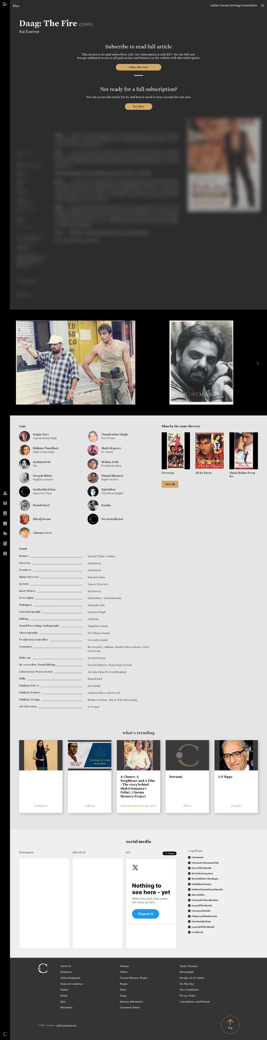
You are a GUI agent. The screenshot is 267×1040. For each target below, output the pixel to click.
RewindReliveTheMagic (205, 878)
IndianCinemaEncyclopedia (207, 889)
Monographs (187, 972)
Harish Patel (41, 505)
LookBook (197, 932)
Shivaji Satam (41, 519)
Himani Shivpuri (112, 475)
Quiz (63, 1001)
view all (170, 484)
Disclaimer (66, 1007)
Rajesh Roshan (96, 577)
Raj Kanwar (29, 31)
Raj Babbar (108, 489)
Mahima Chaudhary (46, 448)
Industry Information (131, 1001)
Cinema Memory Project (134, 977)
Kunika (106, 505)
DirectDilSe (198, 894)
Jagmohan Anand (98, 626)
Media (64, 995)
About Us (65, 966)
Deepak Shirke (42, 475)
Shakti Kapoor (111, 448)
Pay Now (138, 106)
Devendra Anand (98, 640)
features (41, 806)
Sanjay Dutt (41, 434)
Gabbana (109, 647)
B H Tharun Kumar (99, 633)
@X (128, 852)
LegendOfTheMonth (203, 926)
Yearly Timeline (189, 966)
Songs (123, 995)
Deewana (168, 473)
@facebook (79, 852)
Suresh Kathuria (98, 665)
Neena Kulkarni (112, 519)
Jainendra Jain (96, 605)
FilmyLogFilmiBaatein (204, 916)
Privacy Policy (188, 995)
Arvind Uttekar (97, 658)
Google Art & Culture (192, 977)
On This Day (187, 983)
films (16, 6)
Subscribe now (138, 67)
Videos (124, 972)
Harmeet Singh (97, 612)
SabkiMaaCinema (201, 884)
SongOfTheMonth (202, 905)
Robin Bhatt (95, 598)
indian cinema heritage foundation (234, 5)
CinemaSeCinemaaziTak (205, 862)
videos (90, 806)
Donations (66, 972)
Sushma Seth (41, 462)
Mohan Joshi (109, 462)
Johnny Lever (42, 532)
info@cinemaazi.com (66, 1025)
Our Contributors (189, 989)
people (236, 806)
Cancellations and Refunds (195, 1001)
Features (124, 966)
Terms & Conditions (71, 983)
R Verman (93, 706)
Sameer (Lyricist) (98, 584)
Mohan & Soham (97, 700)
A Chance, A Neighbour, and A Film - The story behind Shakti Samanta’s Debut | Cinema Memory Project (137, 786)
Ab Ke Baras (203, 473)
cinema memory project (138, 806)
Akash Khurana (112, 598)
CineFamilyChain (201, 921)
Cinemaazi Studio (130, 1007)
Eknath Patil (95, 679)
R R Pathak (94, 686)
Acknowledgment (70, 977)
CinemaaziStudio (201, 910)
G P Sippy (225, 777)
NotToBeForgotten (202, 873)
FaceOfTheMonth (201, 868)
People (124, 983)
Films (123, 989)
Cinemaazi (197, 857)
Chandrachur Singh (114, 434)
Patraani (175, 777)
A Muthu (93, 619)
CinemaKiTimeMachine (205, 900)
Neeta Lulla (95, 647)
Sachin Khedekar (44, 489)
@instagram (26, 852)
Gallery (64, 989)
